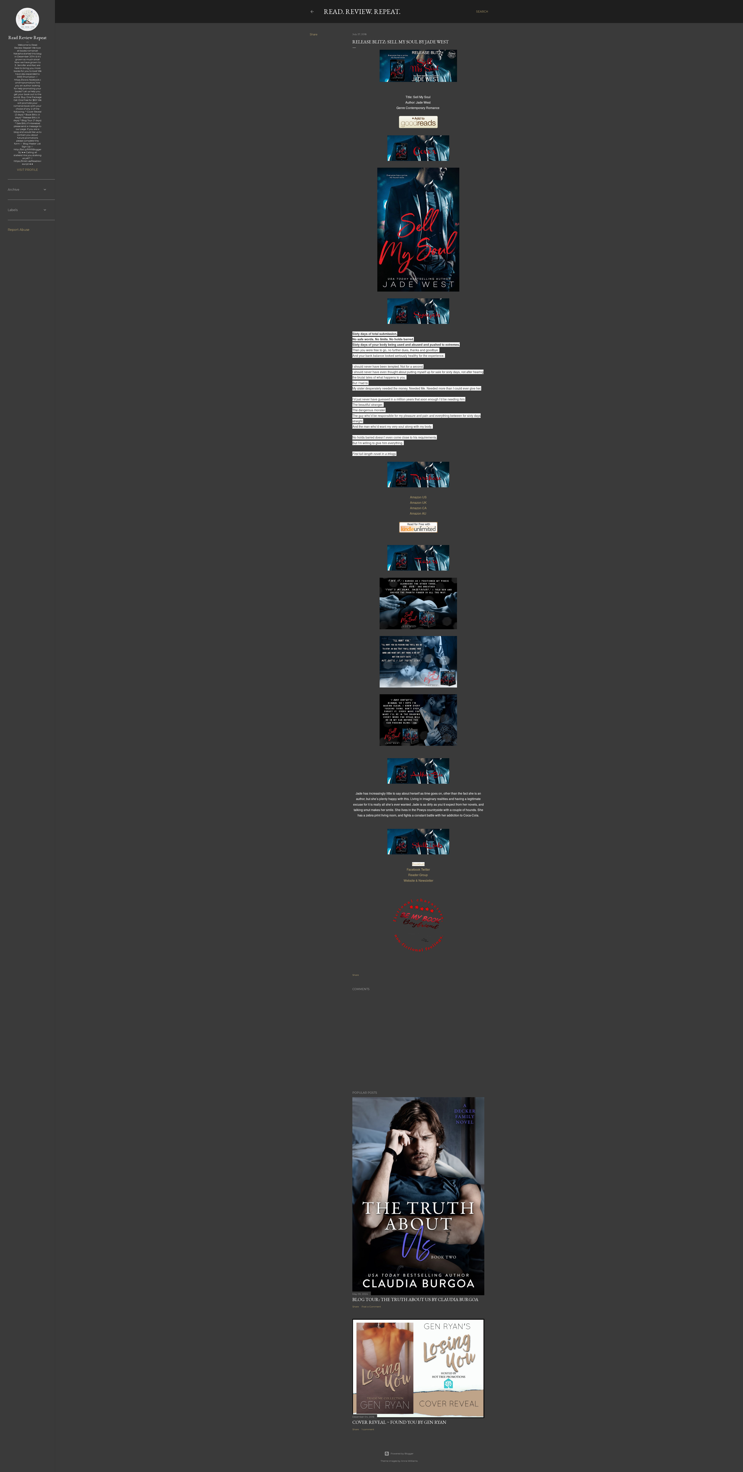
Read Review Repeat (27, 37)
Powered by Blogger (402, 1453)
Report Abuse (18, 230)
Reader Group (418, 875)
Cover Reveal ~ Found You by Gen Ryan (399, 1422)
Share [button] (314, 34)
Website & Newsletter (418, 880)
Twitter (425, 869)
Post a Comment (371, 1306)
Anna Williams (409, 1460)
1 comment (368, 1429)
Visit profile (27, 170)
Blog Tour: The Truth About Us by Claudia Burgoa (415, 1299)
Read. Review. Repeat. (362, 11)
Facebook (413, 869)
